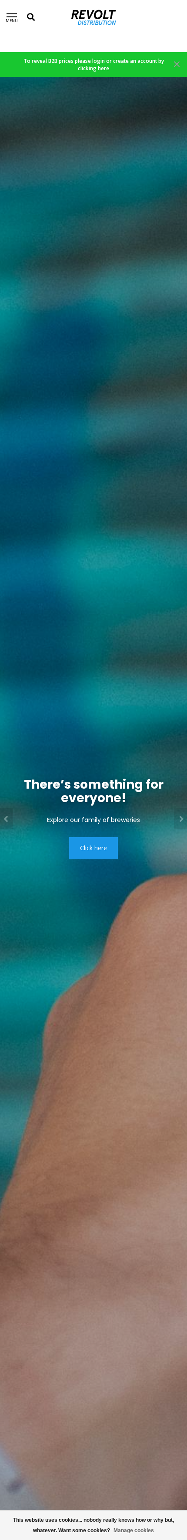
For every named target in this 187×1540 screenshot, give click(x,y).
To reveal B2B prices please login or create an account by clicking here (93, 64)
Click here (93, 848)
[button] (6, 818)
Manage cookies (134, 1530)
